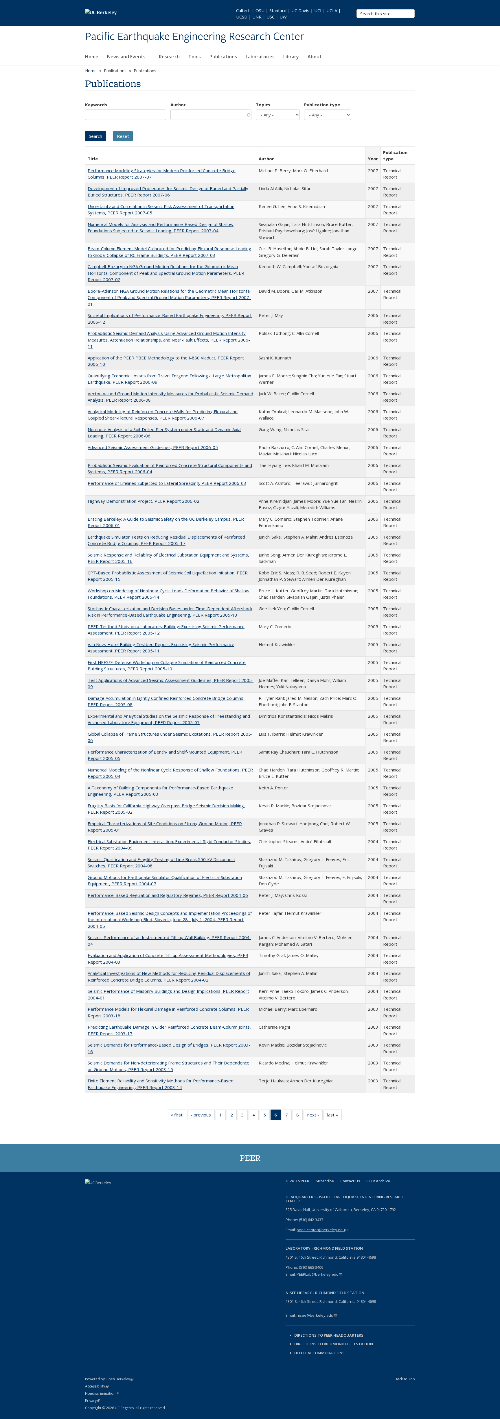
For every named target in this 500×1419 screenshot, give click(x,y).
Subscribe (325, 1181)
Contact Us (350, 1181)
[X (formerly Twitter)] (101, 1192)
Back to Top (405, 1378)
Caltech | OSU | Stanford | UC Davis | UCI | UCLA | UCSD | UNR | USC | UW (288, 14)
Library (291, 56)
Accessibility (97, 1386)
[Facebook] (90, 1192)
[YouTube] (124, 1192)
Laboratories (260, 56)
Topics (263, 104)
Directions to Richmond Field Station (333, 1343)
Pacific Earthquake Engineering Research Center (194, 37)
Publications (223, 56)
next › (315, 1116)
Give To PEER (297, 1181)
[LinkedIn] (113, 1192)
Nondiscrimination (102, 1393)
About (315, 56)
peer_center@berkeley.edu (322, 1229)
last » (334, 1116)
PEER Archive (378, 1181)
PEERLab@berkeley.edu (319, 1274)
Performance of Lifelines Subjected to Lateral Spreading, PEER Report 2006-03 (167, 483)
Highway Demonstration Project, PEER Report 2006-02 (143, 501)
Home (91, 56)
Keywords (96, 104)
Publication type (322, 104)
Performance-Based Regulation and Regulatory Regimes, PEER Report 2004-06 (168, 895)
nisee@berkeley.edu (317, 1315)
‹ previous (203, 1116)
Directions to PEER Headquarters (329, 1335)
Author (178, 104)
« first (178, 1116)
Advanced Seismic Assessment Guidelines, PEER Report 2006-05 (153, 447)
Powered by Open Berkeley (109, 1379)
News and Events (127, 56)
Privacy (92, 1400)
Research (169, 56)
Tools (194, 56)
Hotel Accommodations (319, 1352)
